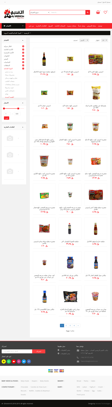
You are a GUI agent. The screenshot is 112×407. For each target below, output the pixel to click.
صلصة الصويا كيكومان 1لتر (70, 241)
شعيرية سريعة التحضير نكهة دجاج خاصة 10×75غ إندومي (96, 174)
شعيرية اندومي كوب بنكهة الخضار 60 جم (70, 140)
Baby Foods (25, 381)
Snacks (23, 395)
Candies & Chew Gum (38, 387)
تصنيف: (75, 40)
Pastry (86, 381)
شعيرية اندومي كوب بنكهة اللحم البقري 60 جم (70, 174)
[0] (105, 12)
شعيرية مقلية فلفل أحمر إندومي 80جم (95, 208)
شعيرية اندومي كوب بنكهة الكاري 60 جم (44, 174)
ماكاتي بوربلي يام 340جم (70, 275)
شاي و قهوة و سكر (11, 78)
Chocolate (24, 387)
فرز (6, 118)
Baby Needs (44, 381)
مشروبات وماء (9, 75)
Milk (78, 387)
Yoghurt (92, 387)
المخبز (6, 59)
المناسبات (7, 62)
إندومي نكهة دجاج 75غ (70, 106)
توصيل (100, 26)
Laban (84, 387)
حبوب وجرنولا (9, 88)
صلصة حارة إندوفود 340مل (96, 241)
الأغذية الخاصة (8, 49)
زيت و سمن (9, 72)
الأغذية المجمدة (9, 53)
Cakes (93, 381)
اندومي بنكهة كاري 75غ (95, 72)
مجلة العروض (91, 26)
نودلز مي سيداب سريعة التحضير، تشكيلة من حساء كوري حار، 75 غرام (95, 310)
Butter (79, 391)
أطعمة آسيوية (9, 97)
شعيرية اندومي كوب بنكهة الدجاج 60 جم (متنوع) (95, 140)
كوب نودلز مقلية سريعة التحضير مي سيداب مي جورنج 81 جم (44, 276)
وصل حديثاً (81, 26)
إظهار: (98, 40)
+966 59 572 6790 (87, 357)
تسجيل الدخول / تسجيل (103, 2)
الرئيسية (26, 33)
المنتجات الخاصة (60, 26)
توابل (6, 94)
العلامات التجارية (41, 26)
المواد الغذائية (17, 33)
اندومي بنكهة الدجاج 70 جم (70, 72)
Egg (93, 391)
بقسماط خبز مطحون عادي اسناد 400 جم (95, 107)
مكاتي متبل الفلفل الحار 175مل (95, 275)
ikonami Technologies (103, 404)
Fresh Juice (81, 395)
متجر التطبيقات (65, 350)
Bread (79, 381)
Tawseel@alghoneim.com (89, 361)
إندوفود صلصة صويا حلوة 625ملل (44, 72)
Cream (100, 387)
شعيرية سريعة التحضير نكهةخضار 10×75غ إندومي (44, 208)
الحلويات (6, 56)
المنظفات (7, 65)
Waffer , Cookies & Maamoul (39, 391)
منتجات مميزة (71, 26)
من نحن (31, 26)
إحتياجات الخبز (9, 91)
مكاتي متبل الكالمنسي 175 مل (44, 309)
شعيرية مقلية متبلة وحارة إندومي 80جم (44, 242)
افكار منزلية (8, 46)
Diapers (34, 381)
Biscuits (23, 391)
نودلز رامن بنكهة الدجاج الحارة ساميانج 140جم (70, 310)
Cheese (86, 391)
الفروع (51, 26)
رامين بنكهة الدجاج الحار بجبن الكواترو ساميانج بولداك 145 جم (44, 140)
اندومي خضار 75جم (44, 106)
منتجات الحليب (9, 81)
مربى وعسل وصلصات (12, 84)
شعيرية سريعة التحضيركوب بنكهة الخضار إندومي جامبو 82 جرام (70, 208)
